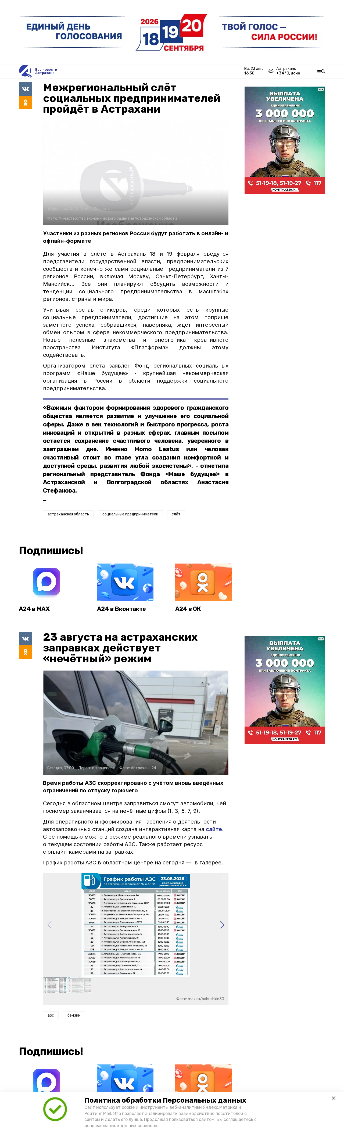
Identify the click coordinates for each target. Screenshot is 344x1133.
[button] (222, 925)
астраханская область (68, 514)
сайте (214, 829)
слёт (176, 514)
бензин (73, 1015)
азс (51, 1015)
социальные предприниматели (130, 514)
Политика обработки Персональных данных (165, 1100)
